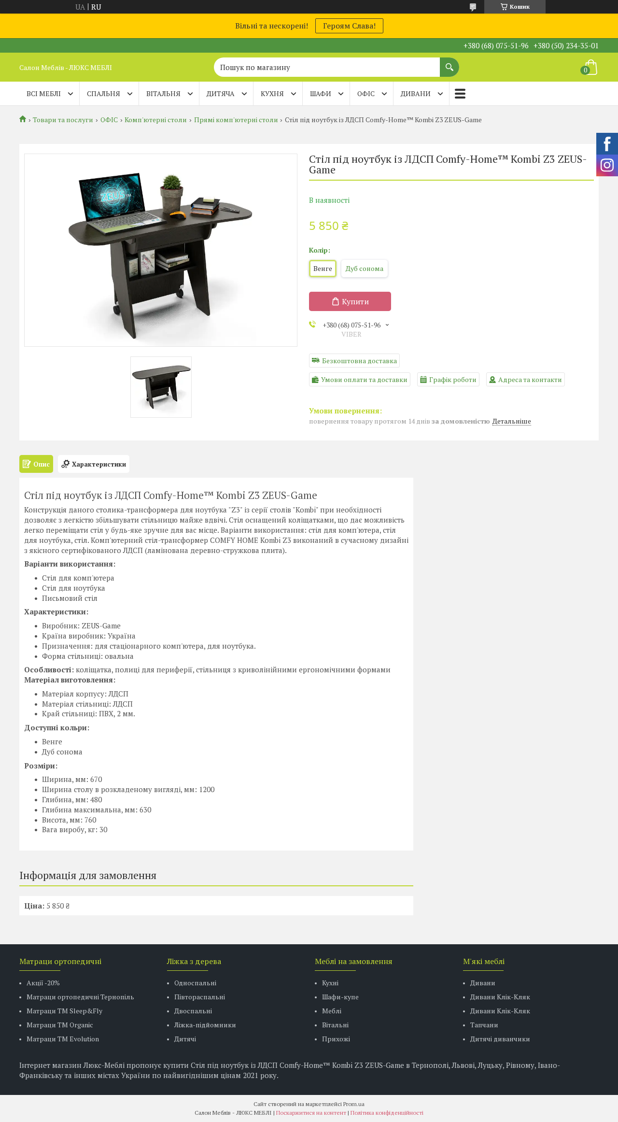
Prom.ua (354, 1104)
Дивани (482, 982)
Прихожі (336, 1038)
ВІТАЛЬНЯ (163, 93)
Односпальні (195, 982)
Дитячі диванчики (500, 1038)
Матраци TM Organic (60, 1024)
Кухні (330, 982)
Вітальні (335, 1024)
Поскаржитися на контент (311, 1112)
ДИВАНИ (416, 93)
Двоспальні (193, 1010)
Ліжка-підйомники (205, 1024)
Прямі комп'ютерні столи (236, 119)
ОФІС (366, 93)
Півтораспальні (199, 996)
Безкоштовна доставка (359, 360)
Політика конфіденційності (387, 1112)
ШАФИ (320, 93)
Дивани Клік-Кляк (500, 996)
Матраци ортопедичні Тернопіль (80, 996)
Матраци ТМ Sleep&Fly (64, 1010)
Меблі (331, 1010)
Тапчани (484, 1024)
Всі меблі (44, 93)
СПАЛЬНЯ (103, 93)
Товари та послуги (63, 119)
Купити (355, 301)
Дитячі (185, 1038)
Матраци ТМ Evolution (63, 1038)
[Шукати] (449, 62)
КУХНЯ (272, 93)
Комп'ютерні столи (156, 119)
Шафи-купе (340, 996)
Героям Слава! (349, 25)
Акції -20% (43, 982)
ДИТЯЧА (221, 93)
